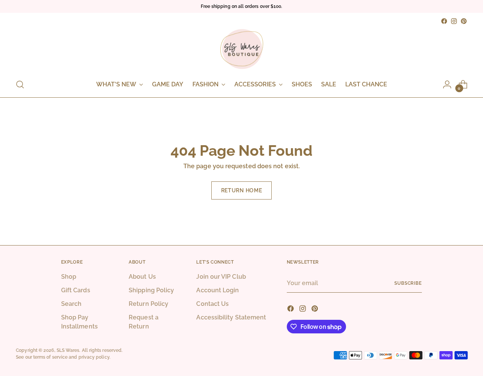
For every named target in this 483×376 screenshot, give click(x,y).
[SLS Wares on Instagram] (454, 21)
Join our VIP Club (221, 276)
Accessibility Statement (231, 317)
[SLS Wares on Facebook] (444, 21)
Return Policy (148, 303)
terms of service (50, 357)
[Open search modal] (20, 84)
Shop (68, 276)
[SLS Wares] (241, 49)
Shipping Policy (151, 290)
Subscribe (408, 283)
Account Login (217, 290)
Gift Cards (75, 290)
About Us (142, 276)
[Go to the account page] (447, 84)
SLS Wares (68, 350)
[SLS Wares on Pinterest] (463, 21)
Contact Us (212, 303)
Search (71, 303)
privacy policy (93, 357)
